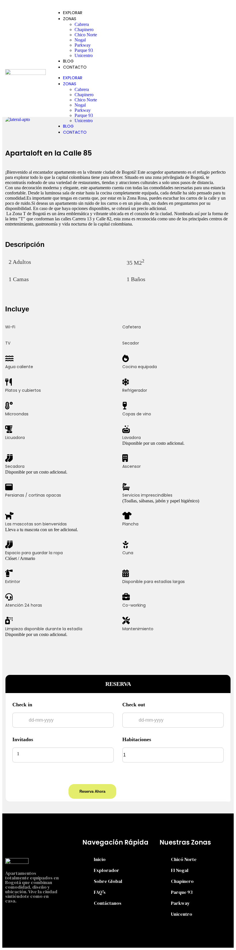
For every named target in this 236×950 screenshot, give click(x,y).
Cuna (127, 553)
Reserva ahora (92, 791)
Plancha (130, 524)
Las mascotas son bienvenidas (36, 524)
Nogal (80, 39)
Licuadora (15, 437)
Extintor (12, 581)
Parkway (83, 45)
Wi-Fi (10, 327)
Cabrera (82, 24)
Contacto (75, 67)
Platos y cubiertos (23, 390)
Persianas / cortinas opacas (33, 495)
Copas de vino (136, 414)
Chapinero (84, 29)
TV (7, 343)
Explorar (72, 13)
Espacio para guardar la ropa (34, 553)
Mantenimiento (137, 629)
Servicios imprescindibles (147, 495)
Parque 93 (84, 50)
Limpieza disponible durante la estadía (43, 629)
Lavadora (131, 437)
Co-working (134, 605)
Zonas (69, 19)
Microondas (16, 414)
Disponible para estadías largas (153, 581)
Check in (22, 704)
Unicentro (84, 55)
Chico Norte (86, 34)
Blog (68, 61)
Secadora (14, 466)
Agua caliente (19, 367)
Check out (133, 704)
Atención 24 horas (23, 605)
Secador (130, 343)
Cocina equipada (139, 367)
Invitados (22, 739)
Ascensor (131, 466)
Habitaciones (136, 739)
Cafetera (131, 327)
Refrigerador (134, 390)
